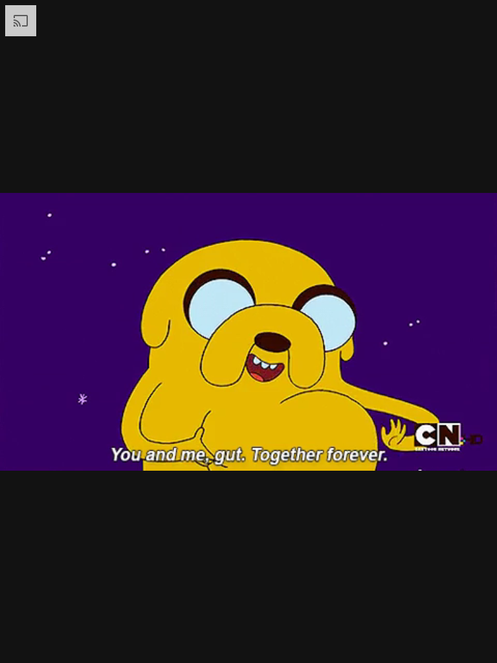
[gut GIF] (248, 331)
